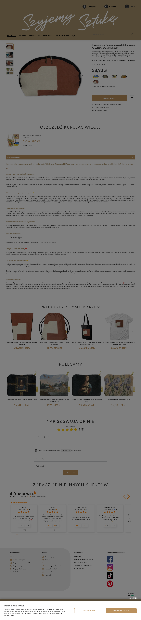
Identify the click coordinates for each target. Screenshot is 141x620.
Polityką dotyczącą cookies (54, 609)
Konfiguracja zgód (89, 611)
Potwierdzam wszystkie (121, 611)
